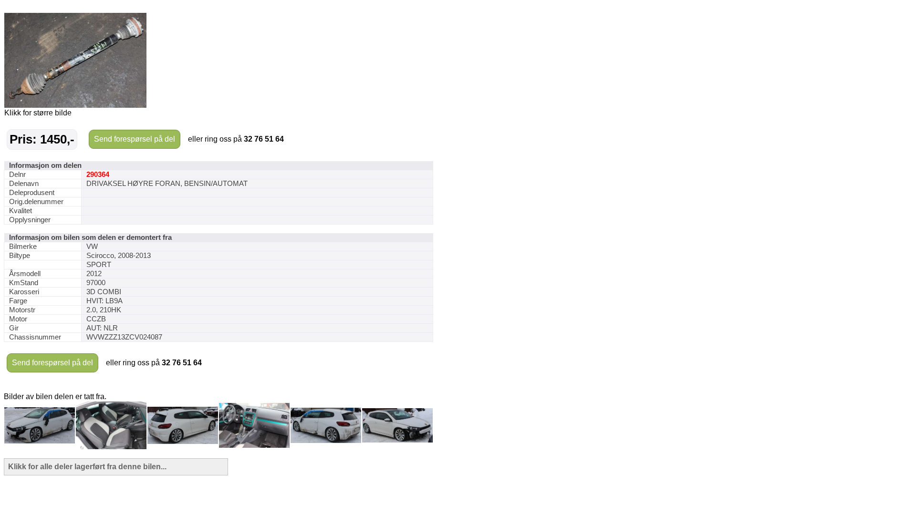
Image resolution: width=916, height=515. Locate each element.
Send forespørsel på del (134, 139)
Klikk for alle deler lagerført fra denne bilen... (87, 467)
